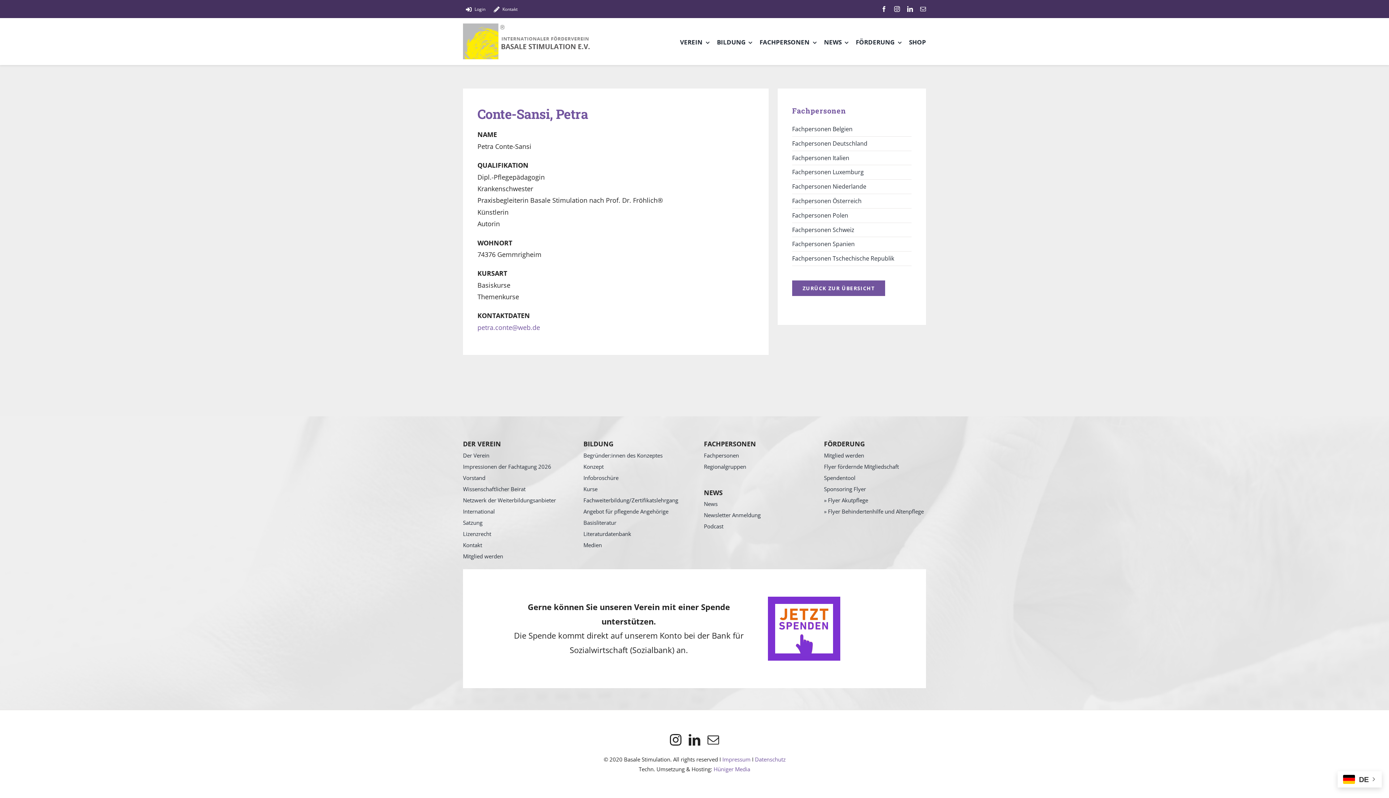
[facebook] (884, 9)
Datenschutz (770, 759)
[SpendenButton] (804, 600)
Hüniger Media (732, 769)
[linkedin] (910, 9)
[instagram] (897, 9)
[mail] (923, 9)
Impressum (736, 759)
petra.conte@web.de (508, 327)
